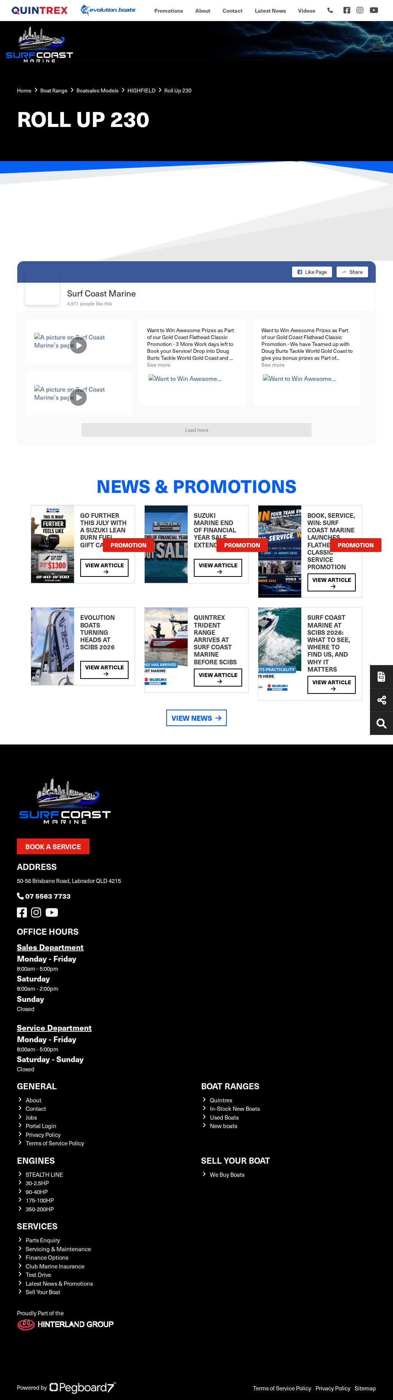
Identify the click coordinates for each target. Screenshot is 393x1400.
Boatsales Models (97, 90)
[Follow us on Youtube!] (53, 914)
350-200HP (40, 1209)
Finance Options (47, 1257)
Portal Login (41, 1126)
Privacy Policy (43, 1134)
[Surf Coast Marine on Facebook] (42, 287)
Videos (306, 10)
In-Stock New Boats (235, 1108)
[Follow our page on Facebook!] (346, 10)
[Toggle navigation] (377, 47)
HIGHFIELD (141, 90)
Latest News (270, 10)
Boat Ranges (230, 1086)
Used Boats (224, 1117)
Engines (36, 1160)
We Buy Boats (227, 1174)
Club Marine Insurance (55, 1266)
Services (37, 1226)
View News (192, 718)
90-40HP (37, 1192)
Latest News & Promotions (59, 1283)
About (202, 10)
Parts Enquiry (43, 1240)
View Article (104, 565)
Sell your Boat (235, 1160)
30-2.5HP (37, 1183)
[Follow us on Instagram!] (37, 914)
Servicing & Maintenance (58, 1249)
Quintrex (221, 1100)
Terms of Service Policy (55, 1143)
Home (24, 90)
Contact (233, 10)
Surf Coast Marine (101, 293)
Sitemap (365, 1388)
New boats (223, 1126)
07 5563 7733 (48, 896)
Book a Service (53, 846)
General (37, 1086)
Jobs (31, 1117)
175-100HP (40, 1200)
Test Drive (38, 1274)
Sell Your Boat (43, 1292)
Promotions (168, 10)
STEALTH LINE (44, 1174)
